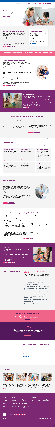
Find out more (27, 319)
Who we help (24, 5)
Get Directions (26, 356)
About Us (45, 5)
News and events (35, 5)
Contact (49, 5)
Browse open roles (27, 335)
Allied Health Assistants (15, 399)
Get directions (33, 43)
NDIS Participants (45, 399)
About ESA (30, 382)
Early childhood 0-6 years (36, 399)
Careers (42, 382)
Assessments (14, 400)
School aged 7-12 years (36, 400)
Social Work (23, 404)
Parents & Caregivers (46, 400)
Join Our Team (41, 5)
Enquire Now (5, 46)
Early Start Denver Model (16, 403)
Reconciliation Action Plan (47, 418)
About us (4, 403)
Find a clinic (23, 3)
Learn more (7, 171)
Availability (29, 3)
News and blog (5, 404)
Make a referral (35, 3)
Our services (29, 5)
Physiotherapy (24, 400)
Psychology (23, 399)
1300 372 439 (41, 3)
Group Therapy (14, 404)
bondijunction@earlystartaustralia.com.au (37, 41)
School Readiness (24, 403)
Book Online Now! (48, 3)
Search (18, 3)
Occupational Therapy (15, 406)
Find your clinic (17, 414)
